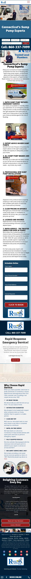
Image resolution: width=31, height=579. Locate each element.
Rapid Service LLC (6, 534)
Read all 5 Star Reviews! (15, 521)
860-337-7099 (15, 360)
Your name (9, 266)
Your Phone (14, 40)
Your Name (5, 40)
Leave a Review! (15, 525)
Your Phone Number (11, 275)
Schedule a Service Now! (15, 377)
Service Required (6, 43)
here (11, 79)
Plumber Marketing (22, 569)
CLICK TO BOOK (16, 304)
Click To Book (26, 43)
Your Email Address (10, 285)
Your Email (23, 40)
